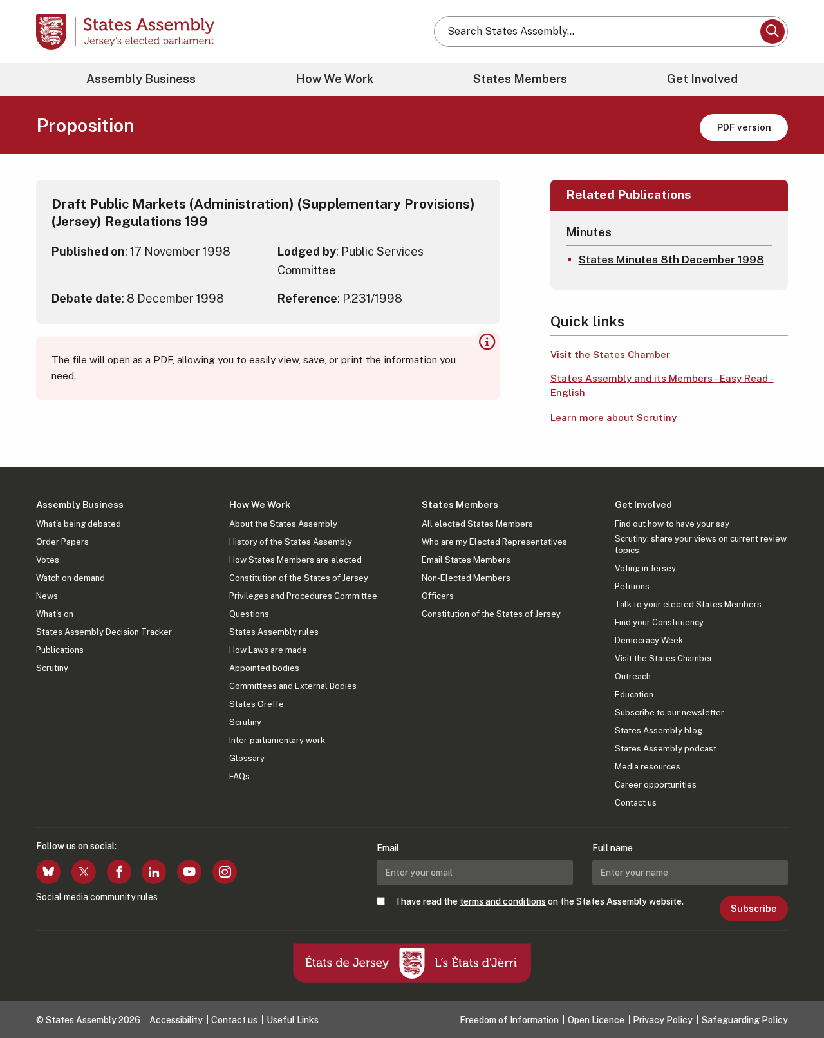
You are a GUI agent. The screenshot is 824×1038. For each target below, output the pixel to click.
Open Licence (596, 1020)
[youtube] (189, 872)
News (47, 596)
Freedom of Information (509, 1020)
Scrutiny (52, 668)
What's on (54, 614)
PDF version (744, 127)
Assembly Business (141, 79)
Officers (438, 596)
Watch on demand (70, 578)
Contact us (636, 802)
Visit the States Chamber (610, 354)
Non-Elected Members (466, 578)
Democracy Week (649, 640)
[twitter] (83, 872)
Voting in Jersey (645, 568)
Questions (249, 614)
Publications (60, 650)
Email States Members (466, 560)
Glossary (247, 758)
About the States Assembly (283, 524)
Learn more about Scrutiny (613, 417)
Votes (47, 560)
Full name (612, 848)
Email (388, 848)
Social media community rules (97, 897)
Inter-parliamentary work (277, 740)
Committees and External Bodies (293, 686)
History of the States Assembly (290, 542)
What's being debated (78, 524)
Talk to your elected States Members (688, 604)
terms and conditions (503, 901)
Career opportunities (656, 784)
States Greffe (256, 704)
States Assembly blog (658, 730)
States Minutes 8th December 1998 (671, 259)
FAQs (239, 776)
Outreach (633, 676)
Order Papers (62, 542)
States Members (520, 79)
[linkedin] (154, 872)
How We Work (334, 79)
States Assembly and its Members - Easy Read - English (662, 386)
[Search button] (772, 31)
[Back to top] (792, 994)
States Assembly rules (274, 632)
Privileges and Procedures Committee (303, 596)
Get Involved (702, 79)
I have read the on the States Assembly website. (540, 901)
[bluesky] (48, 872)
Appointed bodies (264, 668)
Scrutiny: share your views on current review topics (701, 544)
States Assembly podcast (665, 748)
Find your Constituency (659, 622)
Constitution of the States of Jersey (298, 578)
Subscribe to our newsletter (669, 712)
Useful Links (293, 1020)
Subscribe (753, 908)
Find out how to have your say (672, 524)
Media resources (647, 766)
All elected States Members (477, 524)
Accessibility (176, 1020)
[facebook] (119, 872)
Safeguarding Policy (745, 1020)
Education (634, 694)
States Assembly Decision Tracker (104, 632)
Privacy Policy (663, 1020)
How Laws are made (268, 650)
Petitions (632, 586)
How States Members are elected (295, 560)
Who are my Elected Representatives (494, 542)
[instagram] (224, 872)
